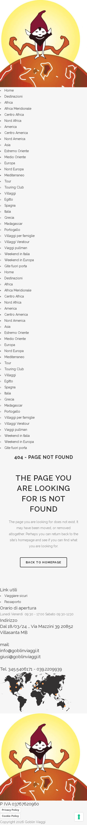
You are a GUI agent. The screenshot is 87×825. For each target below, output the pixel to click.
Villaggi (10, 193)
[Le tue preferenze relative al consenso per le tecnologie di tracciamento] (78, 816)
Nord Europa (14, 169)
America (10, 127)
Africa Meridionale (17, 108)
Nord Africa (12, 121)
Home (9, 90)
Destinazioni (13, 96)
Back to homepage (43, 562)
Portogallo (12, 230)
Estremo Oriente (16, 151)
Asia (7, 145)
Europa (9, 163)
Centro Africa (14, 114)
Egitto (8, 199)
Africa (8, 102)
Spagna (10, 205)
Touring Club (14, 187)
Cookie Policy (10, 816)
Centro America (16, 133)
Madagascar (13, 224)
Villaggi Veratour (16, 242)
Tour (7, 181)
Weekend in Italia (17, 254)
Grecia (9, 217)
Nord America (14, 139)
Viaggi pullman (15, 248)
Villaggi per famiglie (19, 236)
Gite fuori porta (15, 266)
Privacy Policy (10, 809)
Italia (7, 211)
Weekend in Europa (19, 260)
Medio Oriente (15, 157)
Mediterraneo (14, 175)
